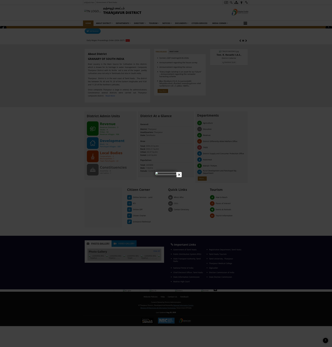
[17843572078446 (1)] (166, 173)
